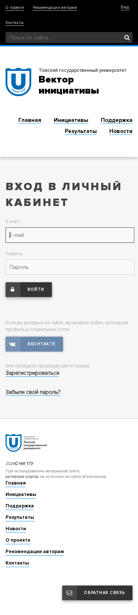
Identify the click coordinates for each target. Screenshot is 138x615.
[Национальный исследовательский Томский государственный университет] (69, 442)
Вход (125, 7)
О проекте (15, 7)
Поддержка (116, 120)
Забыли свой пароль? (33, 392)
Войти (36, 289)
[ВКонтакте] (34, 344)
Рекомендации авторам (55, 7)
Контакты (15, 22)
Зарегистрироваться (32, 373)
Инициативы (71, 120)
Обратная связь (104, 592)
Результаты (81, 131)
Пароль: (15, 253)
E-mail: (14, 221)
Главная (29, 120)
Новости (120, 131)
